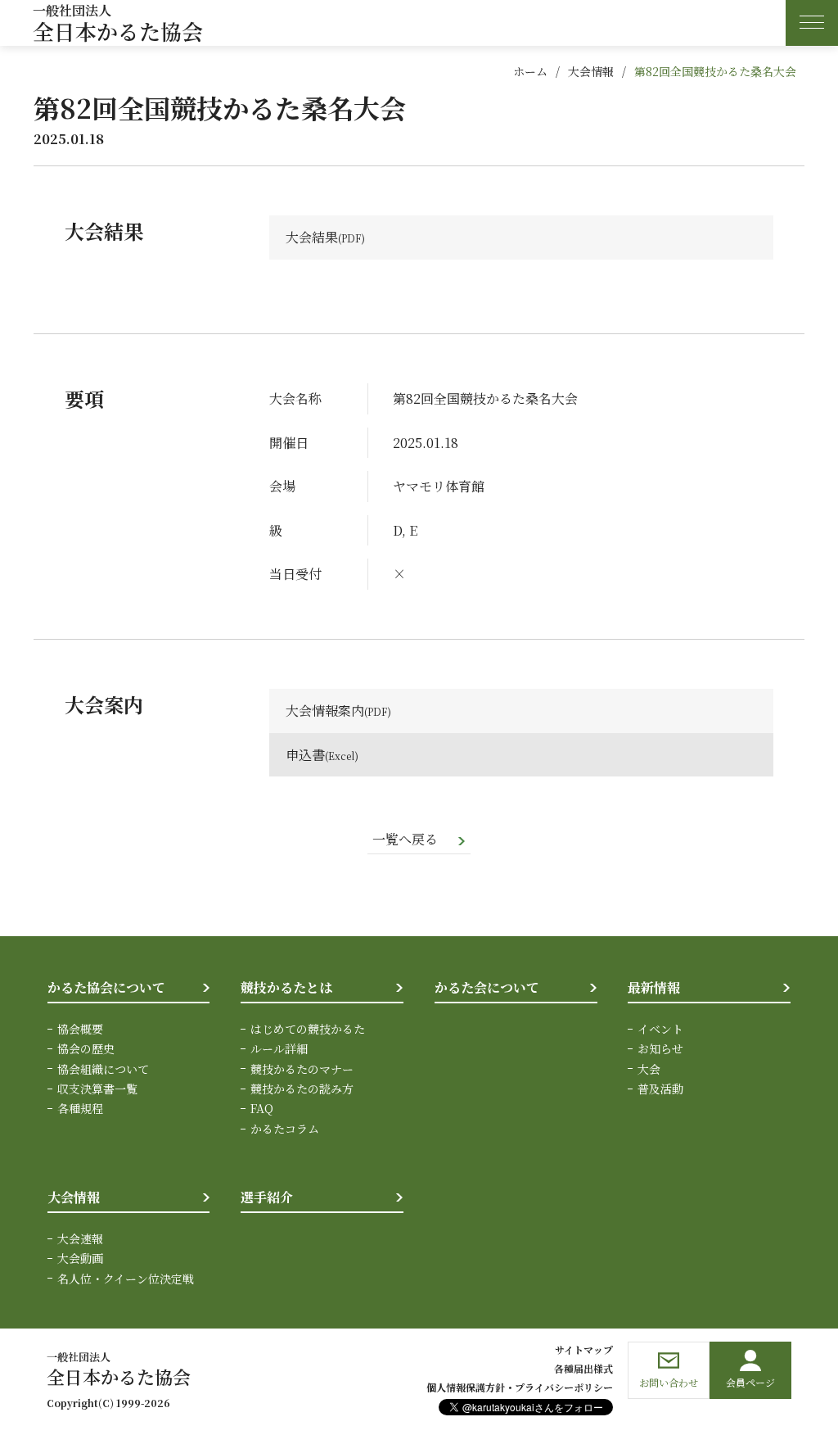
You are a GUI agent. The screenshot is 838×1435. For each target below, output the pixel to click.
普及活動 (660, 1088)
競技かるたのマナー (302, 1069)
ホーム (530, 71)
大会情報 (591, 71)
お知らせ (660, 1048)
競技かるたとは (286, 987)
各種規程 (80, 1108)
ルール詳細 (279, 1048)
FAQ (261, 1108)
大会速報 (80, 1238)
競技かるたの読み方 (302, 1088)
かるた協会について (106, 987)
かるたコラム (284, 1128)
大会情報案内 (325, 710)
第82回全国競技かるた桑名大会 (715, 71)
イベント (660, 1029)
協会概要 (80, 1029)
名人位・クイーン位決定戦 (125, 1278)
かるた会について (487, 987)
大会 (649, 1069)
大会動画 (80, 1258)
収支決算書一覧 (97, 1088)
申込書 (305, 754)
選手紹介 (267, 1197)
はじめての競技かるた (307, 1029)
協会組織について (103, 1069)
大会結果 (312, 237)
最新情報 (654, 987)
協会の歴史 (86, 1048)
